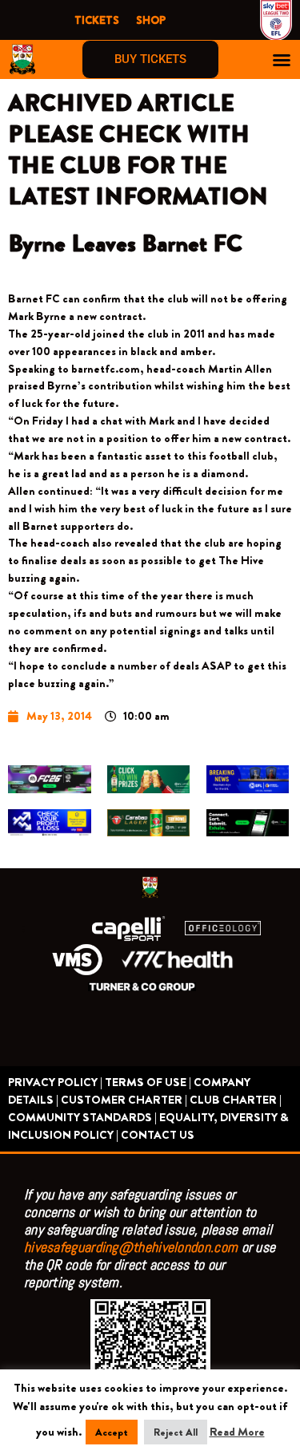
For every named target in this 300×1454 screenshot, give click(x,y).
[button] (281, 59)
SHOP (151, 20)
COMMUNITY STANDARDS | (82, 1117)
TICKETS (96, 20)
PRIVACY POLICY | (55, 1082)
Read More (237, 1432)
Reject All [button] (176, 1432)
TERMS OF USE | (148, 1082)
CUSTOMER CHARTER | (124, 1100)
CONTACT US (157, 1135)
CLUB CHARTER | (236, 1100)
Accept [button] (111, 1432)
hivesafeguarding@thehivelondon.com (131, 1247)
